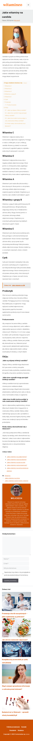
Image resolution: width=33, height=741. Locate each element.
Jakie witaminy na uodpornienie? (17, 457)
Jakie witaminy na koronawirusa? (17, 465)
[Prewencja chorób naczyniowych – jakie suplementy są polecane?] (16, 602)
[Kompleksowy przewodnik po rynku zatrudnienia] (16, 649)
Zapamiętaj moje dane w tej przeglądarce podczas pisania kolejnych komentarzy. (17, 573)
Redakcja (21, 730)
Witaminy (7, 476)
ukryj (25, 83)
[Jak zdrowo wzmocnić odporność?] (16, 628)
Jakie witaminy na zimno (12, 478)
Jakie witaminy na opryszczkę (16, 462)
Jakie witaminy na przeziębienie (16, 459)
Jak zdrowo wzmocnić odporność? (15, 640)
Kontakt (23, 727)
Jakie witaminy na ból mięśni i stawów (16, 481)
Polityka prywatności (13, 727)
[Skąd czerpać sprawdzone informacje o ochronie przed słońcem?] (16, 674)
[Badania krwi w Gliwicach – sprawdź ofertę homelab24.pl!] (16, 701)
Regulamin (13, 730)
